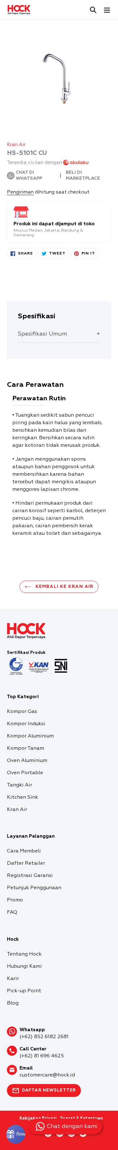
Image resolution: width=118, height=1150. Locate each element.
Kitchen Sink (22, 797)
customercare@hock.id (47, 1075)
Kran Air (17, 809)
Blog (13, 1003)
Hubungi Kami (24, 966)
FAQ (12, 912)
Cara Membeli (24, 851)
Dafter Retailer (26, 863)
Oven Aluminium (27, 760)
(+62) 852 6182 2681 (44, 1036)
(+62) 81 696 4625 (42, 1056)
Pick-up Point (24, 991)
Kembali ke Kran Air (63, 586)
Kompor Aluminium (30, 736)
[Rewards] (15, 1134)
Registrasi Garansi (30, 875)
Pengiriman (20, 192)
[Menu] (107, 10)
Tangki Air (19, 785)
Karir (13, 978)
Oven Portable (25, 772)
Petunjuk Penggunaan (34, 887)
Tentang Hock (24, 954)
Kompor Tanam (25, 748)
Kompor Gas (22, 711)
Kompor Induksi (26, 723)
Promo (15, 900)
